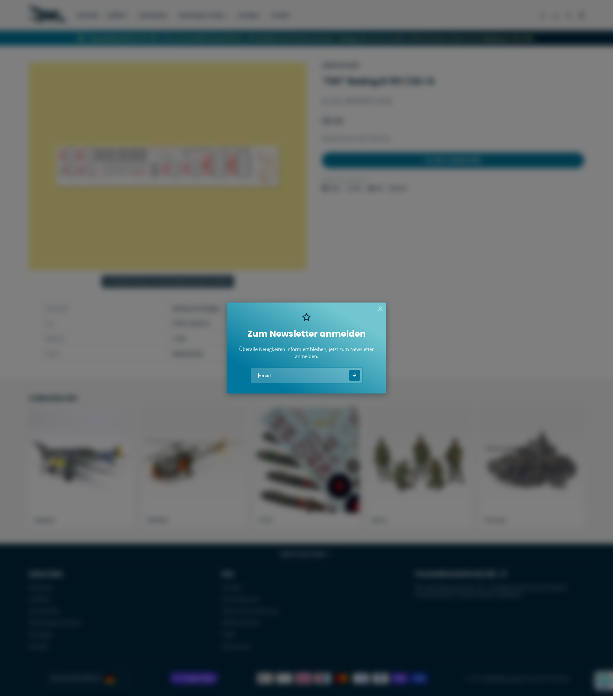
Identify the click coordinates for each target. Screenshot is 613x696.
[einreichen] (354, 375)
